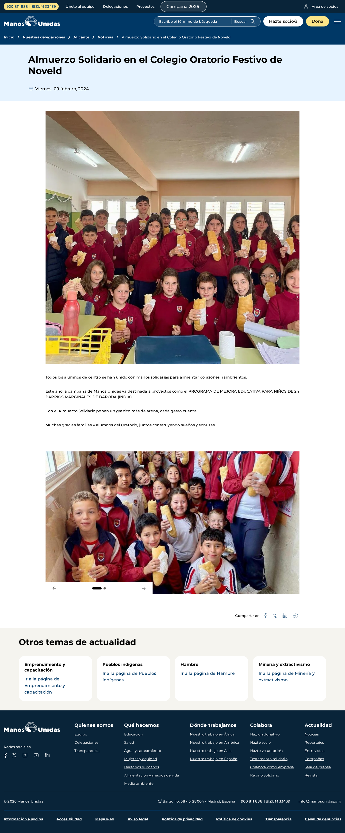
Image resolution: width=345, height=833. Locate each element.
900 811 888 (17, 6)
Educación (133, 734)
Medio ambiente (139, 783)
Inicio (9, 37)
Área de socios (325, 6)
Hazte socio (260, 742)
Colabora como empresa (272, 767)
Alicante (81, 37)
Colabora (261, 725)
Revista (311, 775)
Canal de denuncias (323, 819)
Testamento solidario (269, 759)
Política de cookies (234, 819)
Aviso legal (138, 819)
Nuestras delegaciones (44, 37)
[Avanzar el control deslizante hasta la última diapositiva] (54, 588)
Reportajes (314, 742)
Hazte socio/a (283, 21)
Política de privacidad (182, 819)
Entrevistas (314, 750)
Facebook (5, 755)
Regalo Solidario (264, 775)
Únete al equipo (80, 6)
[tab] (97, 588)
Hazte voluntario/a (266, 750)
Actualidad (318, 725)
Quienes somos (93, 725)
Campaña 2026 (182, 6)
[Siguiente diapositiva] (144, 588)
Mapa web (104, 819)
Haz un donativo (265, 734)
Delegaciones (115, 6)
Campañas (314, 759)
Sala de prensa (318, 767)
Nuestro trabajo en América (214, 742)
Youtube (36, 755)
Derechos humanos (141, 767)
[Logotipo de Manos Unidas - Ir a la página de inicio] (32, 25)
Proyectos (145, 6)
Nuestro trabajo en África (212, 734)
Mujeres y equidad (140, 759)
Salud (129, 742)
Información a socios (23, 819)
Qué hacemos (141, 725)
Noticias (105, 37)
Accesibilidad (69, 819)
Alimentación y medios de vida (151, 775)
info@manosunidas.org (320, 801)
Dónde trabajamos (213, 725)
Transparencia (87, 750)
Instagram (25, 755)
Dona (317, 21)
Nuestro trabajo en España (213, 759)
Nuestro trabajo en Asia (211, 750)
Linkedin (47, 755)
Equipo (80, 734)
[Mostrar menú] (336, 21)
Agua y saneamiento (142, 750)
